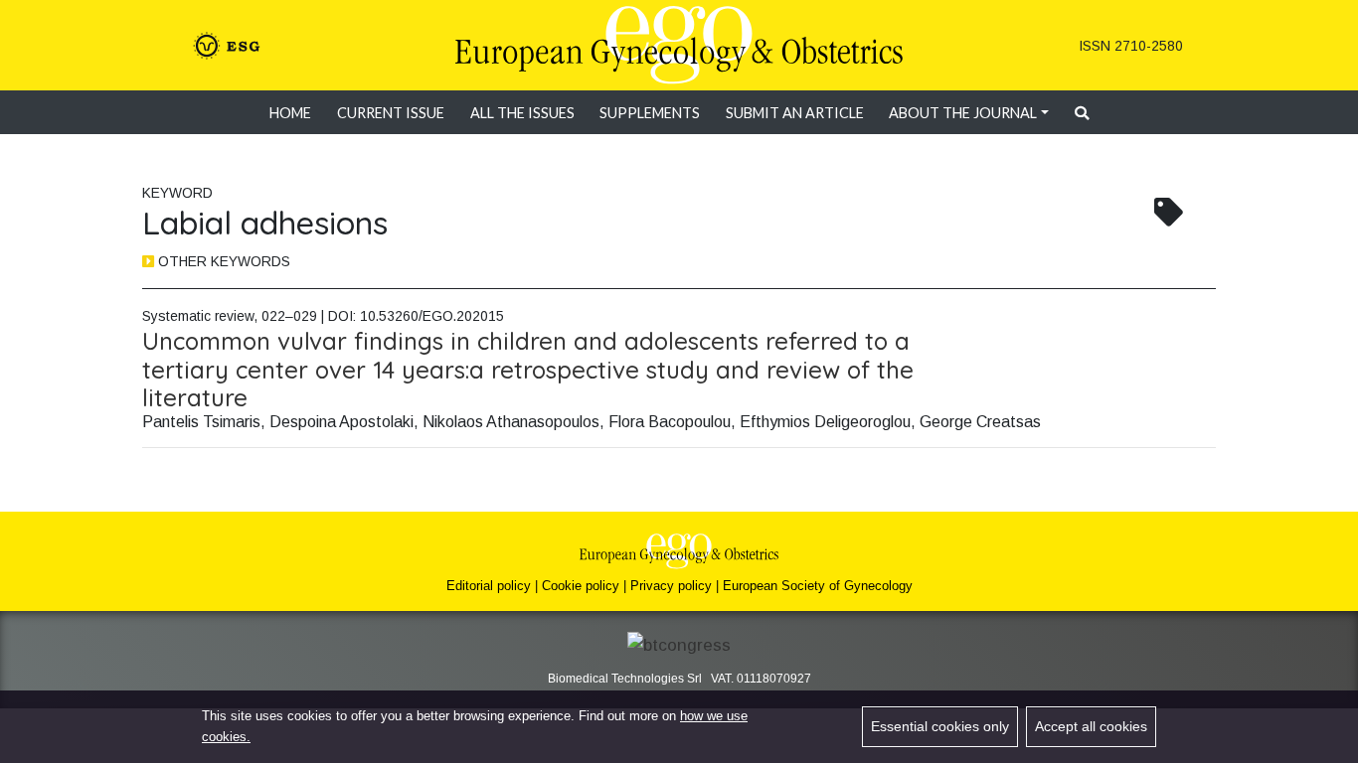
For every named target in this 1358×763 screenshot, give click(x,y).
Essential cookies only (940, 726)
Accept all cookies (1091, 726)
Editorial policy (488, 585)
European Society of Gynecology (818, 585)
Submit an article (795, 112)
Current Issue (390, 112)
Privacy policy (671, 585)
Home (290, 112)
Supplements (649, 112)
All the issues (522, 112)
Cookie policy (580, 585)
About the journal (963, 112)
